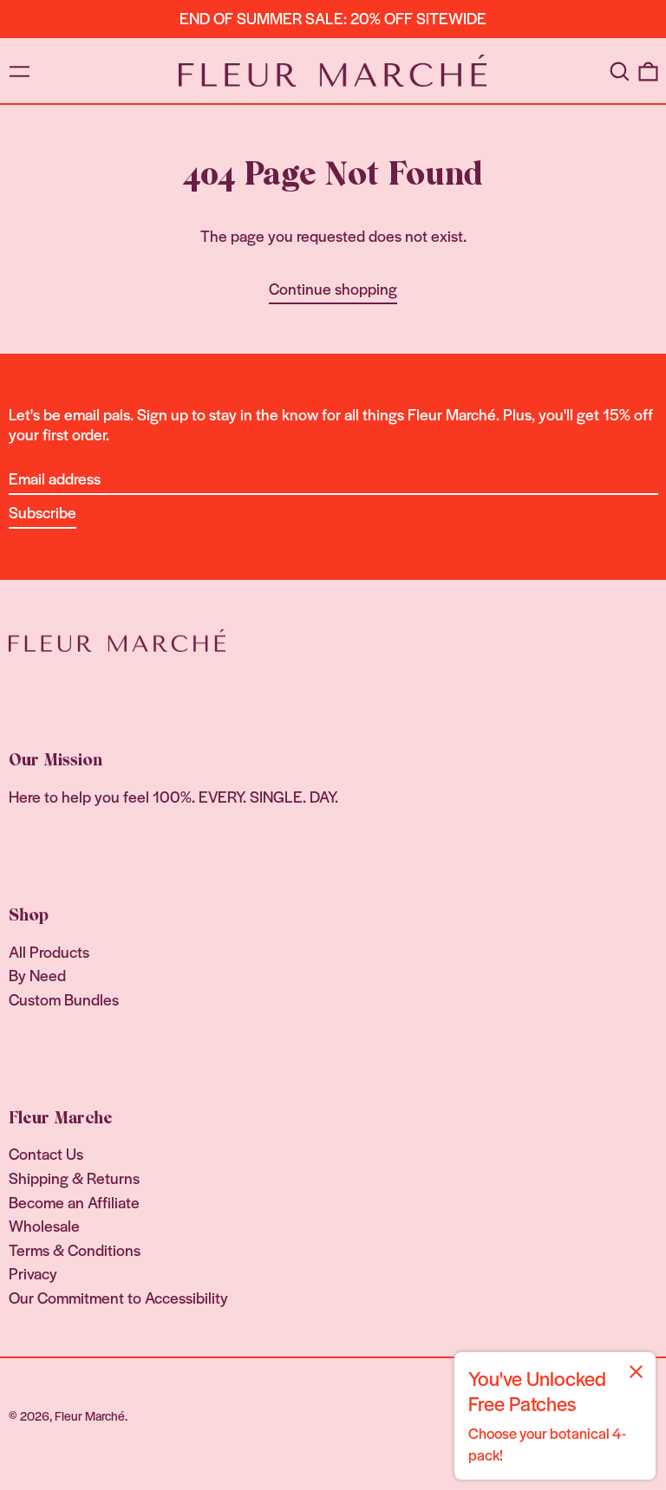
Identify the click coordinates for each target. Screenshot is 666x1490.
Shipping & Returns (74, 1177)
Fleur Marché (90, 1415)
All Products (49, 951)
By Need (37, 975)
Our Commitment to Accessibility (118, 1297)
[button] (619, 70)
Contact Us (46, 1153)
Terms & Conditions (74, 1249)
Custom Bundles (64, 999)
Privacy (33, 1273)
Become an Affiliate (74, 1202)
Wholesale (44, 1225)
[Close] (636, 1371)
